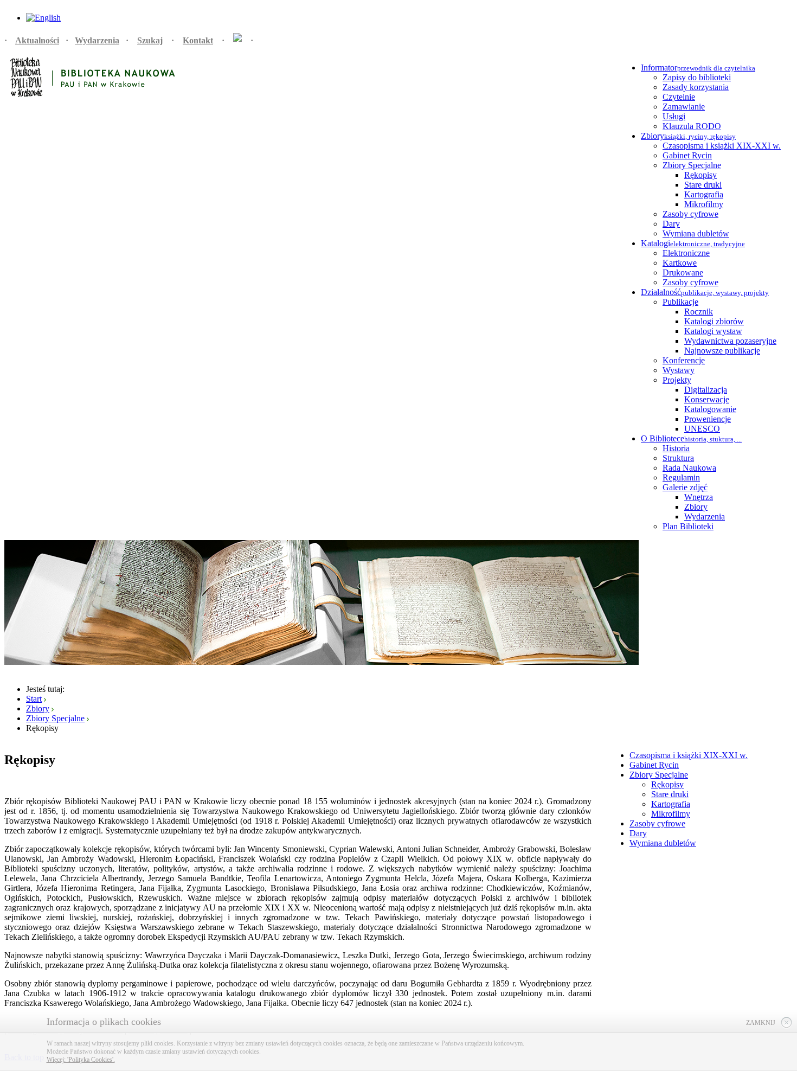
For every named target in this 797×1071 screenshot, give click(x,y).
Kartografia (703, 194)
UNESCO (702, 428)
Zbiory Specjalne (692, 165)
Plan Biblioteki (688, 526)
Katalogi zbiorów (714, 321)
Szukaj (150, 40)
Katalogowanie (710, 409)
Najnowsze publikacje (722, 350)
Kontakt (198, 40)
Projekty (677, 379)
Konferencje (684, 360)
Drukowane (683, 272)
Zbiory (696, 506)
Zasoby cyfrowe (690, 214)
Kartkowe (680, 262)
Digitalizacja (705, 389)
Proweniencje (707, 419)
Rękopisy (700, 174)
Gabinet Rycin (687, 155)
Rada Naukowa (689, 467)
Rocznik (698, 311)
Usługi (674, 116)
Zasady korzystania (696, 87)
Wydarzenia (97, 40)
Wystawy (679, 370)
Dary (671, 223)
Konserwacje (706, 399)
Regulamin (681, 477)
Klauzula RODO (692, 126)
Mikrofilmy (703, 204)
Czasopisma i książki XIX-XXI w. (722, 145)
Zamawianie (684, 106)
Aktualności (37, 40)
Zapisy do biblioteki (697, 77)
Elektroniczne (686, 253)
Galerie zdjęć (685, 487)
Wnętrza (698, 497)
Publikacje (680, 301)
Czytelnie (679, 96)
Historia (676, 448)
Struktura (678, 458)
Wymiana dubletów (696, 233)
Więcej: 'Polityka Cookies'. (81, 1059)
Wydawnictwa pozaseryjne (730, 340)
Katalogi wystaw (713, 331)
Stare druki (703, 184)
